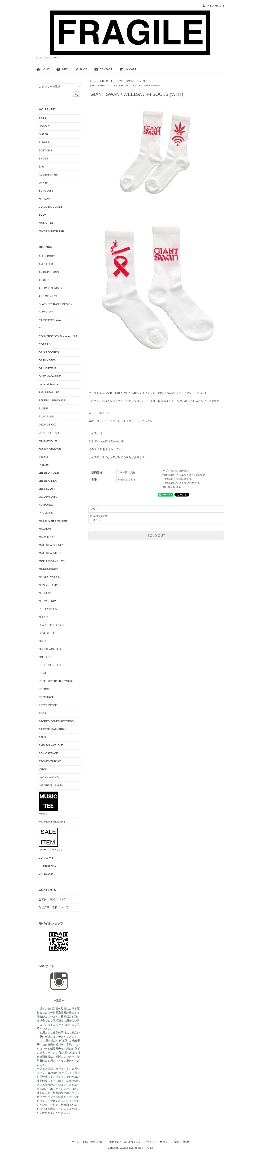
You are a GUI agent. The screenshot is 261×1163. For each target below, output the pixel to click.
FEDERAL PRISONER (52, 400)
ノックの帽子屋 (48, 609)
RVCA (42, 713)
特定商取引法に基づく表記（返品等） (185, 474)
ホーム (92, 81)
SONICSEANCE (48, 753)
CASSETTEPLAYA (50, 320)
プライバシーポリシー (157, 1141)
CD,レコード (46, 857)
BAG (41, 166)
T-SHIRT (44, 142)
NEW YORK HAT (49, 584)
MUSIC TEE (106, 81)
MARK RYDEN (47, 536)
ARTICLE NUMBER (50, 288)
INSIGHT (44, 464)
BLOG (84, 69)
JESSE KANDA (48, 480)
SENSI (43, 737)
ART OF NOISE (48, 296)
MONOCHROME (49, 568)
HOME (45, 69)
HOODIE (44, 126)
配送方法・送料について (53, 907)
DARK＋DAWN (48, 360)
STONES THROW (50, 761)
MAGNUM (45, 528)
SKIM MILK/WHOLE (51, 745)
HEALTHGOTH (48, 440)
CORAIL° (44, 344)
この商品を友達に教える (177, 478)
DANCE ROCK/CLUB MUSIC (132, 81)
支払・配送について (94, 1141)
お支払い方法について (52, 899)
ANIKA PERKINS (49, 272)
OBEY (42, 641)
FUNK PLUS (46, 416)
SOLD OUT (156, 535)
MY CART (130, 69)
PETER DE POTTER (51, 665)
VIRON (43, 769)
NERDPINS (45, 592)
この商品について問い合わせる (181, 482)
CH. (41, 328)
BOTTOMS (45, 150)
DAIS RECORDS (49, 352)
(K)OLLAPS (46, 512)
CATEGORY (46, 873)
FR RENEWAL (47, 865)
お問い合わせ (181, 1141)
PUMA (42, 673)
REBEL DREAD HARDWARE (56, 681)
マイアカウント (215, 5)
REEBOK (44, 689)
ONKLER (44, 657)
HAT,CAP (44, 198)
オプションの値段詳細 (175, 470)
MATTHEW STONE (50, 552)
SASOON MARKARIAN (52, 729)
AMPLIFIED (46, 264)
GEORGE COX (48, 424)
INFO (65, 69)
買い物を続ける (171, 486)
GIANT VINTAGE (49, 432)
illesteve (44, 456)
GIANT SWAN (153, 85)
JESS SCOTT (47, 488)
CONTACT (106, 69)
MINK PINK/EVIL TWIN (52, 560)
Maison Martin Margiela (53, 520)
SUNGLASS (46, 190)
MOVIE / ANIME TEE (51, 230)
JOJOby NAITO (48, 496)
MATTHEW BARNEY (51, 544)
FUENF (43, 408)
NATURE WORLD (49, 576)
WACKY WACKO (49, 777)
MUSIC (104, 85)
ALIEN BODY (47, 256)
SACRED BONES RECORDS (56, 721)
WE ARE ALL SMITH (51, 785)
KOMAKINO (46, 504)
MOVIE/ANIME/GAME (52, 821)
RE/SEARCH (46, 697)
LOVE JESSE (47, 633)
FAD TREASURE (49, 392)
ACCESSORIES (48, 174)
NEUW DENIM (47, 601)
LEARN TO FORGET (51, 625)
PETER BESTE (48, 705)
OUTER (43, 134)
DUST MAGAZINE (50, 376)
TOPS (42, 118)
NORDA (43, 617)
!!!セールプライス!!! (50, 849)
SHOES (43, 158)
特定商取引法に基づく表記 (125, 1141)
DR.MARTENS (47, 368)
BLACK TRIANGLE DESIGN (55, 304)
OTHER (43, 182)
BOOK (42, 214)
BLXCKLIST (46, 312)
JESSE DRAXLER (49, 472)
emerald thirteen (49, 384)
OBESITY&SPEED (50, 649)
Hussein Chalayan (50, 448)
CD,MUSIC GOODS (51, 206)
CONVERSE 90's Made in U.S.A (58, 336)
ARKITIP (44, 280)
